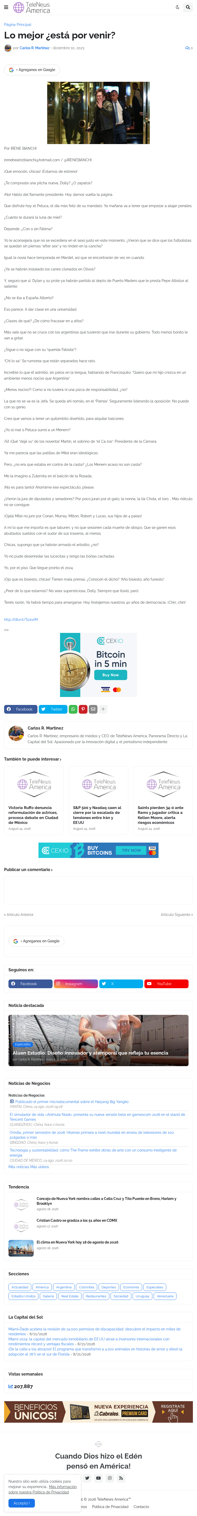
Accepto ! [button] (22, 1503)
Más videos (39, 1167)
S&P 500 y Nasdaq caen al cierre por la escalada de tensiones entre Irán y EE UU (97, 815)
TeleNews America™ (114, 1499)
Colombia (86, 1287)
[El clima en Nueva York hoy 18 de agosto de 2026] (21, 1248)
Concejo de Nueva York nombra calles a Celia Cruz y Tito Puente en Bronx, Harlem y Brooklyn (106, 1201)
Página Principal (17, 24)
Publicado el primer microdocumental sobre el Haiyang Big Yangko (72, 1102)
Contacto (141, 1507)
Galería (48, 1296)
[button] (6, 7)
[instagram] (109, 1478)
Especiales (154, 1287)
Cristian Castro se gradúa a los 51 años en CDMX (77, 1220)
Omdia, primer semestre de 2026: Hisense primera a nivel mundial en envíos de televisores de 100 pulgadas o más (92, 1135)
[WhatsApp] (73, 709)
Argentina (64, 1287)
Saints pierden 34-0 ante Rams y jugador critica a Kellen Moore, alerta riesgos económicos (160, 815)
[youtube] (98, 1478)
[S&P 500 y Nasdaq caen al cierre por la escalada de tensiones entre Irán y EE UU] (98, 784)
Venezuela (165, 1296)
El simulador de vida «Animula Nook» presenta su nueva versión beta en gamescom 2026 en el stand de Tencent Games (97, 1117)
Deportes (109, 1287)
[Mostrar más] (103, 709)
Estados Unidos (23, 1296)
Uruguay (142, 1296)
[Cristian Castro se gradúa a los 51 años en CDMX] (21, 1226)
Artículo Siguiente (175, 915)
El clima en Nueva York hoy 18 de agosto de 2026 (78, 1242)
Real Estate (69, 1296)
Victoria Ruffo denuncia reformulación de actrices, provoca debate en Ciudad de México (33, 815)
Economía (131, 1287)
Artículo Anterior (20, 915)
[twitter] (87, 1478)
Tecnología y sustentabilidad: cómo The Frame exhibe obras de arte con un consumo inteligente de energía (93, 1152)
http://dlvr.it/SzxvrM (21, 620)
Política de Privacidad (110, 1507)
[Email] (93, 709)
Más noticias (18, 1167)
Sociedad (121, 1296)
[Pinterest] (83, 709)
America (42, 1287)
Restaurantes (96, 1296)
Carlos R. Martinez (45, 728)
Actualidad (20, 1287)
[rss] (121, 1478)
